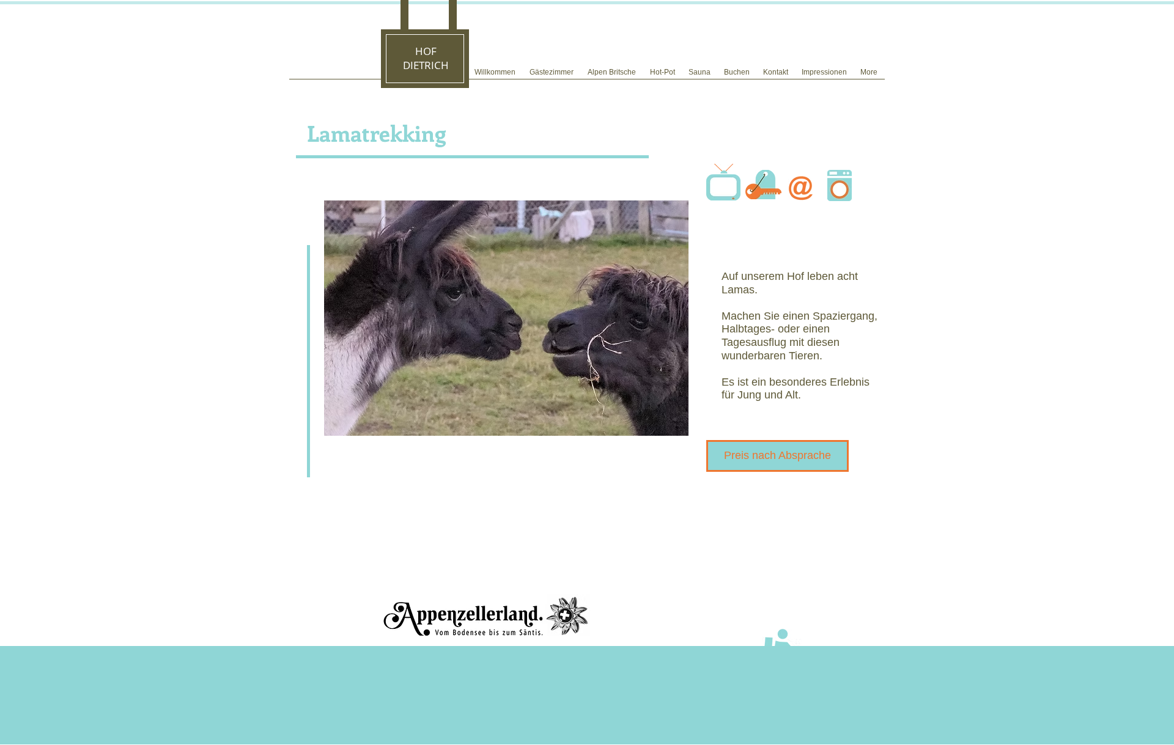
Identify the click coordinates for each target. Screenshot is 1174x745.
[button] (506, 318)
